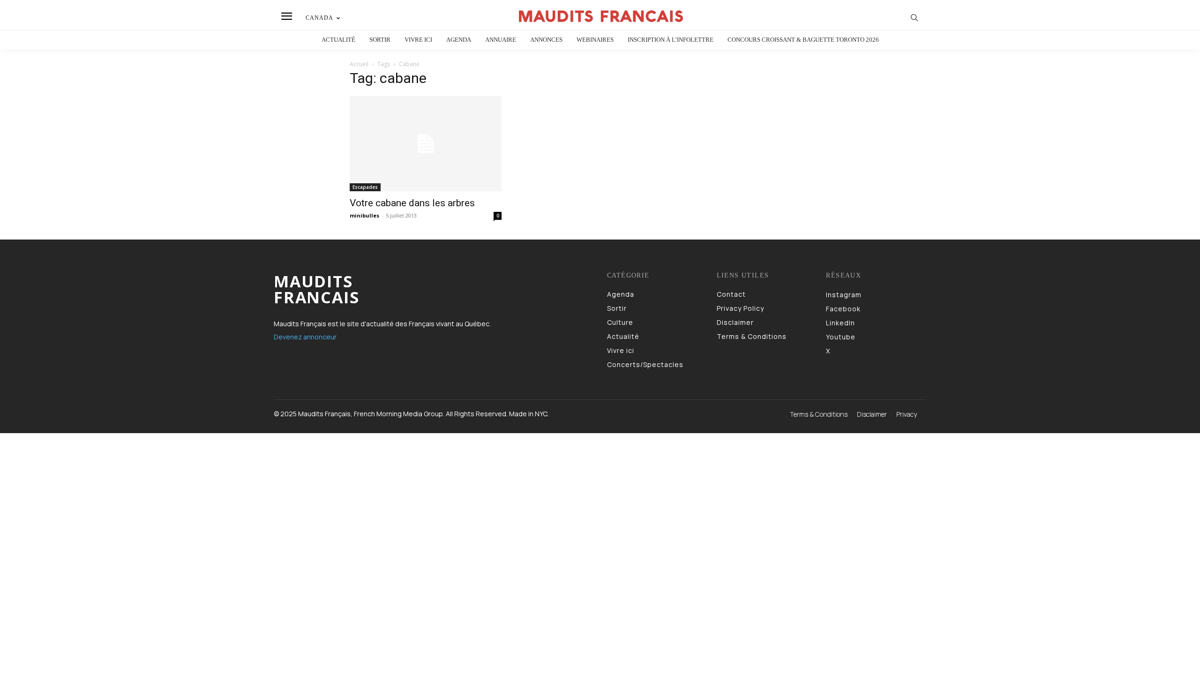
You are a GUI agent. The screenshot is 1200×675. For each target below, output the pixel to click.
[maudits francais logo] (601, 16)
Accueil (359, 64)
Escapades (365, 187)
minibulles (364, 215)
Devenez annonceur (305, 336)
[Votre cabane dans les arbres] (426, 143)
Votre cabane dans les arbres (412, 203)
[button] (914, 17)
